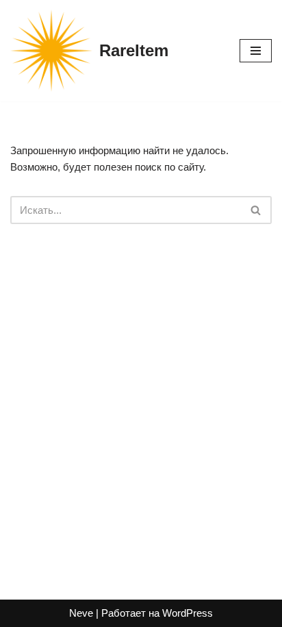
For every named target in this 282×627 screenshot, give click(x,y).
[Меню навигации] (256, 50)
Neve (81, 613)
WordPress (187, 613)
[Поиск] (256, 210)
